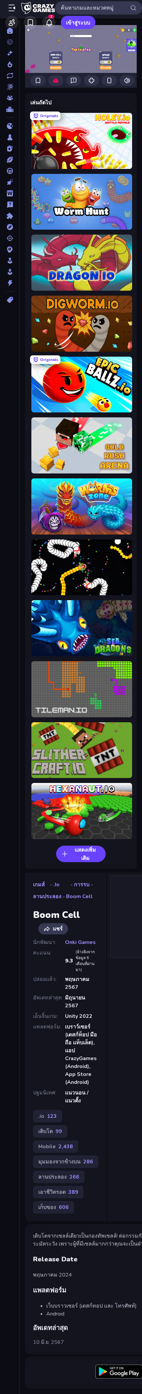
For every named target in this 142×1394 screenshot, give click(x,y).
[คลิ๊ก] (9, 182)
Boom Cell (79, 896)
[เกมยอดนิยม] (9, 64)
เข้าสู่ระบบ (78, 22)
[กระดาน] (9, 137)
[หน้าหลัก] (9, 30)
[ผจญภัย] (9, 227)
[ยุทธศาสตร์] (9, 249)
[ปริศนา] (9, 215)
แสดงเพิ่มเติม (85, 854)
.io (56, 884)
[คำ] (9, 193)
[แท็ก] (9, 300)
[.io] (9, 126)
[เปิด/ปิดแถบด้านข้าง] (12, 8)
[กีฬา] (9, 159)
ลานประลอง (47, 896)
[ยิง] (9, 238)
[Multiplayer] (9, 98)
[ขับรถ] (9, 171)
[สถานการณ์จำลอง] (9, 260)
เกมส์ (39, 884)
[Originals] (9, 86)
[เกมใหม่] (9, 53)
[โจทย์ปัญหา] (9, 204)
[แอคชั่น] (9, 283)
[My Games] (30, 22)
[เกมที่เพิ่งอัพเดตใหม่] (9, 75)
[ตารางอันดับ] (9, 109)
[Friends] (11, 22)
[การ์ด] (9, 148)
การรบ (81, 884)
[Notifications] (48, 22)
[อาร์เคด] (9, 271)
